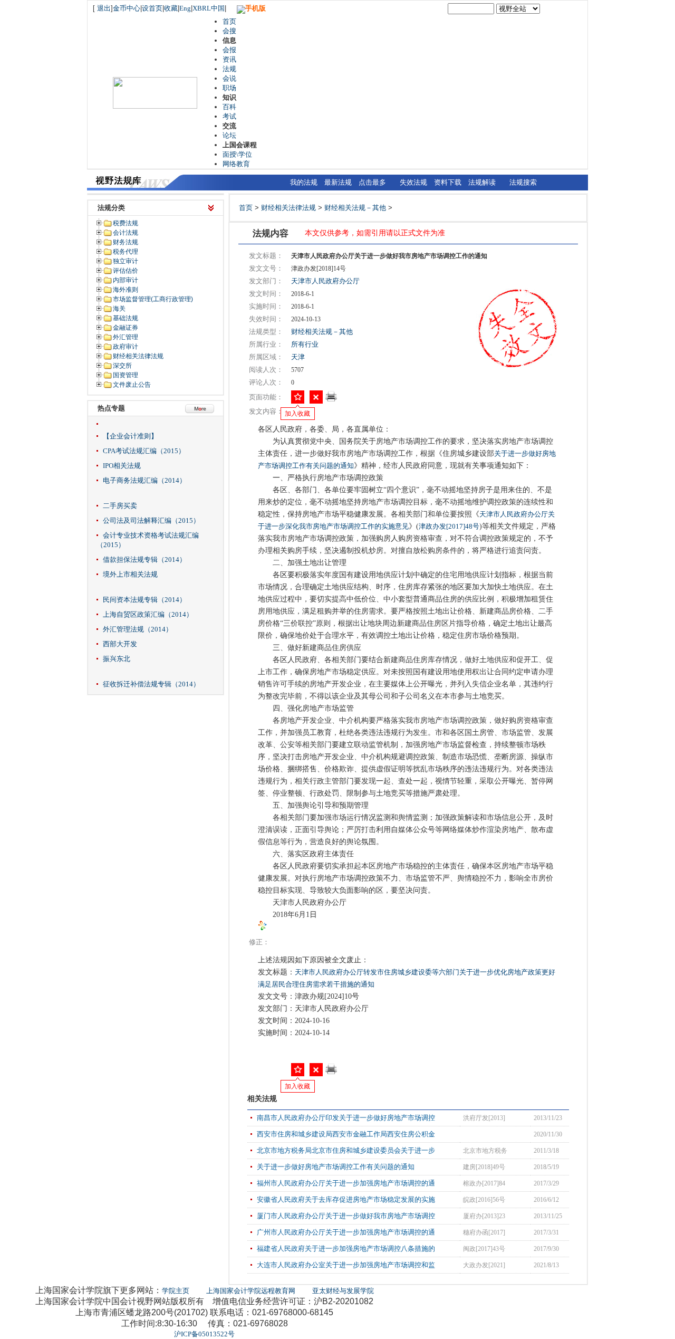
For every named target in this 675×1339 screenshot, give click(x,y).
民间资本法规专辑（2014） (144, 600)
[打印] (331, 400)
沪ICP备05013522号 (204, 1334)
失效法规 (413, 182)
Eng (185, 8)
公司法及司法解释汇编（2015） (151, 520)
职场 (229, 88)
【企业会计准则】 (130, 436)
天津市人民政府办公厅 (325, 281)
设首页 (152, 8)
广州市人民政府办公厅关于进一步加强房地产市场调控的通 (346, 1232)
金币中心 (126, 8)
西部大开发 (120, 644)
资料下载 (447, 182)
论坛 (229, 135)
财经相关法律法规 (288, 208)
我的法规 (303, 182)
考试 (229, 116)
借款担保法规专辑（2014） (144, 559)
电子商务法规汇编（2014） (144, 480)
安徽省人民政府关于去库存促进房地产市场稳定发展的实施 (346, 1199)
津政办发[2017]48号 (449, 526)
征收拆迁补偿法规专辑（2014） (151, 684)
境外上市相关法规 (130, 574)
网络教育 (236, 164)
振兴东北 (116, 659)
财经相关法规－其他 (355, 208)
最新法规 (338, 182)
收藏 (171, 8)
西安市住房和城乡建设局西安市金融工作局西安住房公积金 (346, 1134)
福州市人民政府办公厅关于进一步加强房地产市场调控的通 (346, 1183)
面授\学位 (237, 154)
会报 (229, 50)
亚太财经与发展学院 (343, 1291)
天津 (298, 357)
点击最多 (372, 182)
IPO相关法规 (122, 466)
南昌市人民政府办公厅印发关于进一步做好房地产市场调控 (346, 1118)
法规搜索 (523, 182)
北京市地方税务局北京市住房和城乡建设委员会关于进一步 (346, 1150)
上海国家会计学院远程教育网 (250, 1291)
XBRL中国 (208, 8)
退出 (104, 8)
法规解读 (482, 182)
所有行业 (305, 344)
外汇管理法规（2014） (137, 629)
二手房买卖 (120, 506)
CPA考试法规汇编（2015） (144, 451)
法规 (229, 69)
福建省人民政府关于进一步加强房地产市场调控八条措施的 (346, 1248)
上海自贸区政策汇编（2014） (148, 614)
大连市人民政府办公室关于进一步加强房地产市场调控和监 (346, 1265)
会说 (229, 78)
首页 (229, 21)
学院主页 (175, 1291)
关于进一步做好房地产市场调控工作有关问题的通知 (335, 1167)
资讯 (229, 59)
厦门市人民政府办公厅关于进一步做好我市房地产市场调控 (346, 1216)
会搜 (229, 31)
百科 (229, 107)
